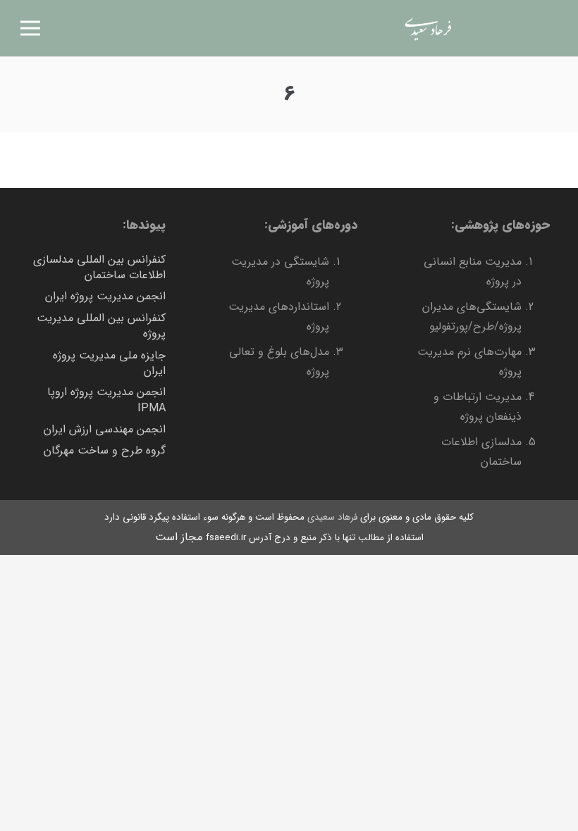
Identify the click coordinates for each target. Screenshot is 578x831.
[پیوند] (427, 28)
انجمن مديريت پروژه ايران (105, 296)
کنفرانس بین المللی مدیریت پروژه (101, 325)
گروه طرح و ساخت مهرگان (105, 450)
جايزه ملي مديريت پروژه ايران (109, 363)
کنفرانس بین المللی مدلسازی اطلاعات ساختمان (99, 267)
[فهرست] (30, 28)
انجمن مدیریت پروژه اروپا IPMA (106, 399)
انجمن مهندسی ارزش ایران (105, 429)
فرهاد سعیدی (332, 517)
